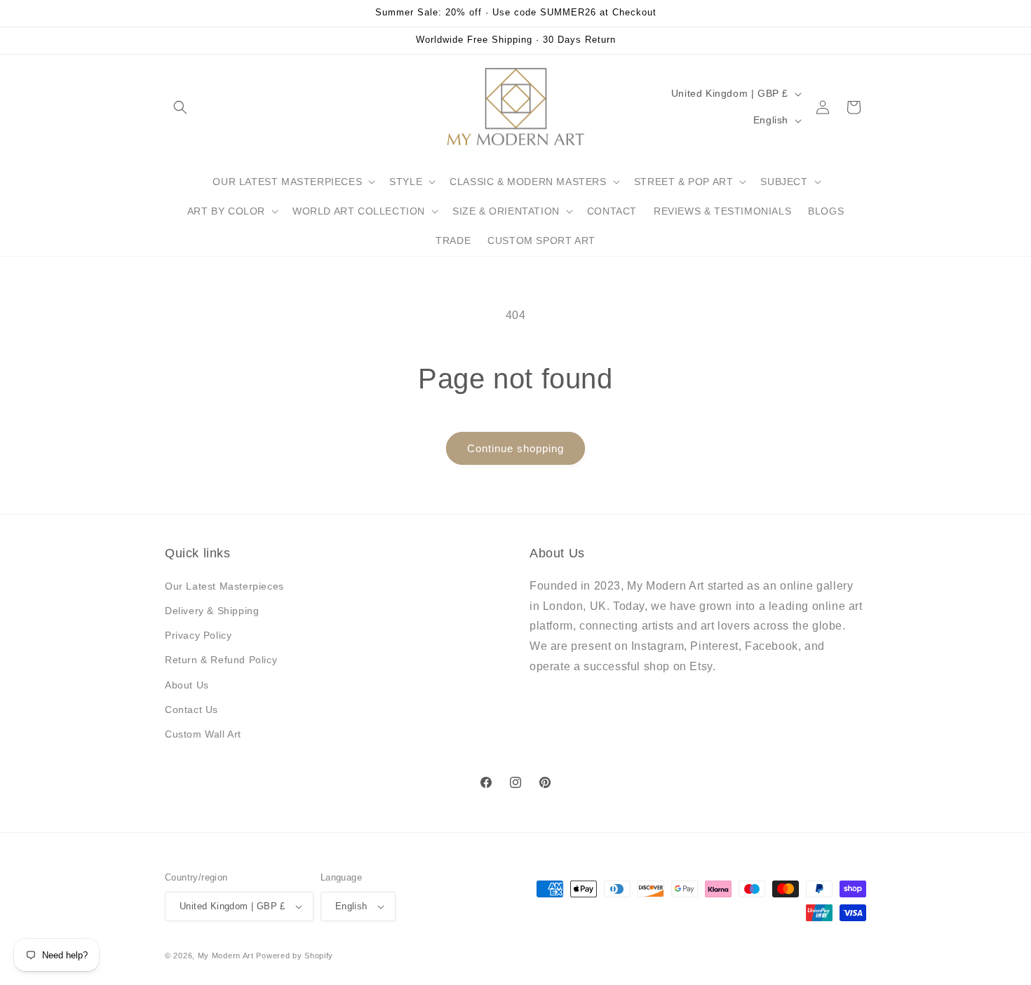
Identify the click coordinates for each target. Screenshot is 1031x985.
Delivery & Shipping (212, 610)
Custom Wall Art (203, 734)
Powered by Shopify (294, 955)
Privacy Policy (198, 635)
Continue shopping (515, 448)
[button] (180, 107)
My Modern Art (226, 955)
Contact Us (191, 709)
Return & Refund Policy (221, 659)
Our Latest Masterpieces (224, 586)
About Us (187, 685)
